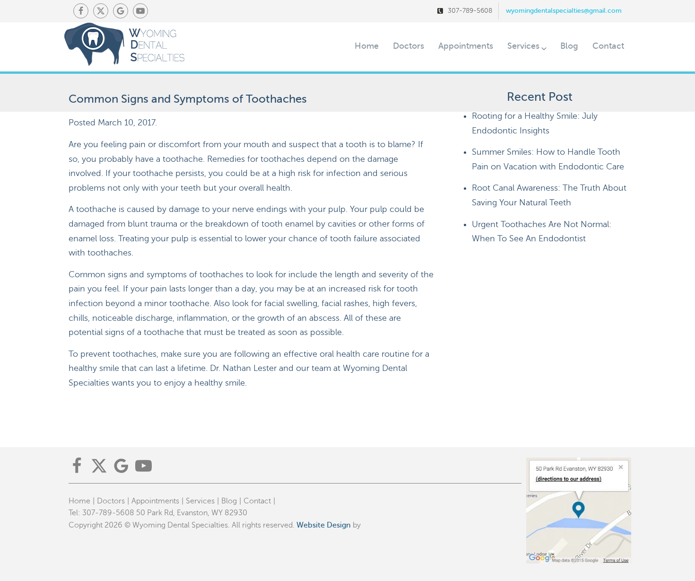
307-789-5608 (470, 10)
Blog (569, 46)
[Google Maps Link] (120, 10)
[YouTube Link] (140, 10)
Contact (608, 46)
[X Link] (100, 10)
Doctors (408, 46)
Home (367, 46)
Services (523, 46)
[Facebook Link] (80, 10)
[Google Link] (121, 466)
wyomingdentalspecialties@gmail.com (564, 10)
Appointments (465, 46)
